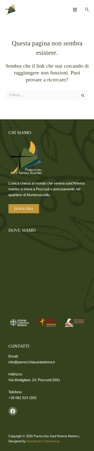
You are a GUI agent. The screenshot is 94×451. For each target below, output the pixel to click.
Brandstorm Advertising (43, 441)
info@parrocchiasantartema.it (31, 362)
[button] (87, 10)
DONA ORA (23, 209)
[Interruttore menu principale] (75, 10)
